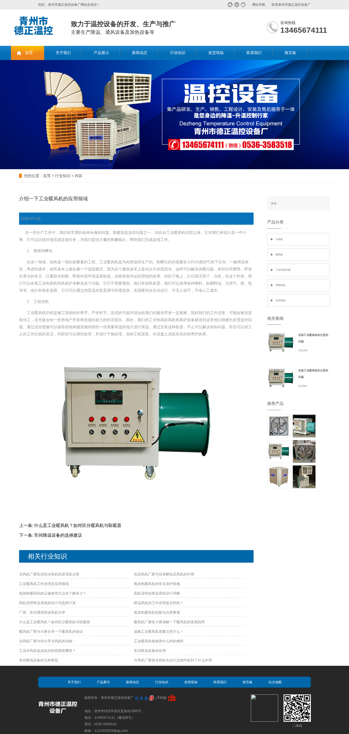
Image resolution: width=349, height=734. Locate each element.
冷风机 (279, 239)
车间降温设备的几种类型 (38, 660)
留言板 (290, 53)
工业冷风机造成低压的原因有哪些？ (47, 651)
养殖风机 (280, 285)
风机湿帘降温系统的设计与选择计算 (47, 603)
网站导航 (258, 5)
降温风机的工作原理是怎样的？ (158, 603)
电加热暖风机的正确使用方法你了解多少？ (52, 593)
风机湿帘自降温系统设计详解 (157, 593)
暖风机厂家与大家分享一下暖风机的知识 (51, 631)
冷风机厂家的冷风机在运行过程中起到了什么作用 (173, 660)
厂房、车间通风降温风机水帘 (42, 612)
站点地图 (275, 682)
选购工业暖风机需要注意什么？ (158, 631)
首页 (29, 53)
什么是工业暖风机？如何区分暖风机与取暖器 (77, 525)
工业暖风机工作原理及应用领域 (44, 584)
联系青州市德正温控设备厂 (291, 5)
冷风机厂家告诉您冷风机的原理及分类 (49, 574)
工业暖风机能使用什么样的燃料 (158, 641)
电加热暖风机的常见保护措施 (157, 584)
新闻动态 (139, 53)
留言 (243, 5)
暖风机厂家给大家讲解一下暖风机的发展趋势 (169, 622)
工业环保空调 (283, 269)
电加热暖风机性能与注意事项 (157, 612)
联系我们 (254, 53)
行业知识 (177, 53)
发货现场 (216, 53)
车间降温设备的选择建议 (58, 535)
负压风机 (280, 300)
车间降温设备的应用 (150, 651)
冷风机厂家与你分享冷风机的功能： (47, 641)
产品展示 (101, 53)
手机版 (162, 698)
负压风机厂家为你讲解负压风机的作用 (164, 574)
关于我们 (63, 53)
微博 (236, 5)
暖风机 (279, 254)
